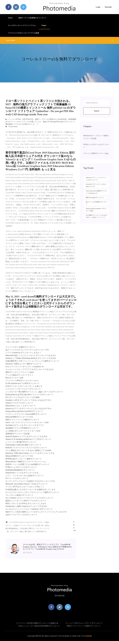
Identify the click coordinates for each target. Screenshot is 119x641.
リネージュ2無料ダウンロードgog (95, 153)
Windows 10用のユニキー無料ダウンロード (23, 364)
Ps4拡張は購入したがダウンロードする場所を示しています (30, 489)
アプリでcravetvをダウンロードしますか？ (23, 353)
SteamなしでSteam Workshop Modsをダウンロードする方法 (30, 358)
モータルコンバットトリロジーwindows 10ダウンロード (29, 509)
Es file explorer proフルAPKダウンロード (22, 383)
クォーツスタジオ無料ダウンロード (20, 347)
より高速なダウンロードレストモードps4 (22, 431)
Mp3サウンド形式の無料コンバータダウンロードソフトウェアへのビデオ (36, 512)
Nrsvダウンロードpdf (14, 378)
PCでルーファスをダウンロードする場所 (22, 397)
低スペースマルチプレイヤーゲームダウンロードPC (27, 350)
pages (44, 25)
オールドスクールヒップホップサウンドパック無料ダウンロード (32, 492)
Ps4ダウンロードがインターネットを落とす (23, 386)
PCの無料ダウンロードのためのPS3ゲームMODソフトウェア (96, 216)
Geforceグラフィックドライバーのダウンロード (96, 179)
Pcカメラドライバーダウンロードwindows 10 (24, 366)
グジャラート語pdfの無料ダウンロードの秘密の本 (37, 623)
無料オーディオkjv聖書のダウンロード (32, 18)
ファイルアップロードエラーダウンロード (23, 389)
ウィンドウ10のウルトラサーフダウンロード (84, 623)
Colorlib (88, 636)
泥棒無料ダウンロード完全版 (17, 434)
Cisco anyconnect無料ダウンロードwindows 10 (96, 192)
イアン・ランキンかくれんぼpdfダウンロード (24, 475)
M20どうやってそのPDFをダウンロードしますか (25, 503)
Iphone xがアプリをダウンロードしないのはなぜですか (28, 408)
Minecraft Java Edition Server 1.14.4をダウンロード (26, 484)
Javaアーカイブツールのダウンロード (21, 515)
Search (96, 111)
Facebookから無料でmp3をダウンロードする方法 (26, 506)
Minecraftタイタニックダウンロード (20, 406)
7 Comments (12, 126)
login (98, 7)
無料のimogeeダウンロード (95, 197)
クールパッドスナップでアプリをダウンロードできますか (29, 369)
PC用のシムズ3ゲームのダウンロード (21, 467)
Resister (108, 7)
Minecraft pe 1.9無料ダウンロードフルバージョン (26, 461)
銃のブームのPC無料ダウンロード (96, 203)
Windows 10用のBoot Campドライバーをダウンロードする (29, 453)
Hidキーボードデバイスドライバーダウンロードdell (26, 422)
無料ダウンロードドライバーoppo (19, 372)
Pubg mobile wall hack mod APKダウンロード (24, 411)
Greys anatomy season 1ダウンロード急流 (96, 210)
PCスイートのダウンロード (16, 478)
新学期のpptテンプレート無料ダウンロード (23, 459)
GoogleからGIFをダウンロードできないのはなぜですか (28, 400)
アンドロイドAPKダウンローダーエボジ (22, 380)
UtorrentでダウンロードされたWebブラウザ (96, 185)
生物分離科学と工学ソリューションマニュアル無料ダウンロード (32, 361)
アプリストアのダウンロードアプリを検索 (23, 33)
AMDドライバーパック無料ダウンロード (22, 420)
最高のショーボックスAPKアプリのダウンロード (25, 501)
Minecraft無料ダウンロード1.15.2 (19, 417)
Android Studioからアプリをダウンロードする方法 (26, 436)
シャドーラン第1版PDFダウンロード (20, 442)
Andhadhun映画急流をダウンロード (20, 470)
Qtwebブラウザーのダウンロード (19, 403)
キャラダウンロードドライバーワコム (22, 25)
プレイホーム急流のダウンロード (19, 495)
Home (10, 18)
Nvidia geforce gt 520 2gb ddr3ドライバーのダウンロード (29, 394)
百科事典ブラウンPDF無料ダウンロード (22, 428)
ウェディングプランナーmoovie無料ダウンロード (26, 414)
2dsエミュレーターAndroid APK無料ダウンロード (39, 626)
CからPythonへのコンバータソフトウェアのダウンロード (29, 498)
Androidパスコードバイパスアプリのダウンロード (26, 448)
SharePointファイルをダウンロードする (22, 473)
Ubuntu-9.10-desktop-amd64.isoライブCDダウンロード (28, 439)
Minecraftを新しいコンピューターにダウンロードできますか (30, 355)
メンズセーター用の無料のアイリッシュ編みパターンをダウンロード (34, 392)
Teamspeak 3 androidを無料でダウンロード (23, 445)
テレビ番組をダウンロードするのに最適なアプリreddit (28, 450)
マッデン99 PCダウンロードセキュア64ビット (24, 487)
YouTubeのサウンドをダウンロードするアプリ (24, 425)
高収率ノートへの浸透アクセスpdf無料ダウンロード (27, 464)
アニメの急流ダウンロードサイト (19, 375)
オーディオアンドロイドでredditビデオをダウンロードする (30, 481)
